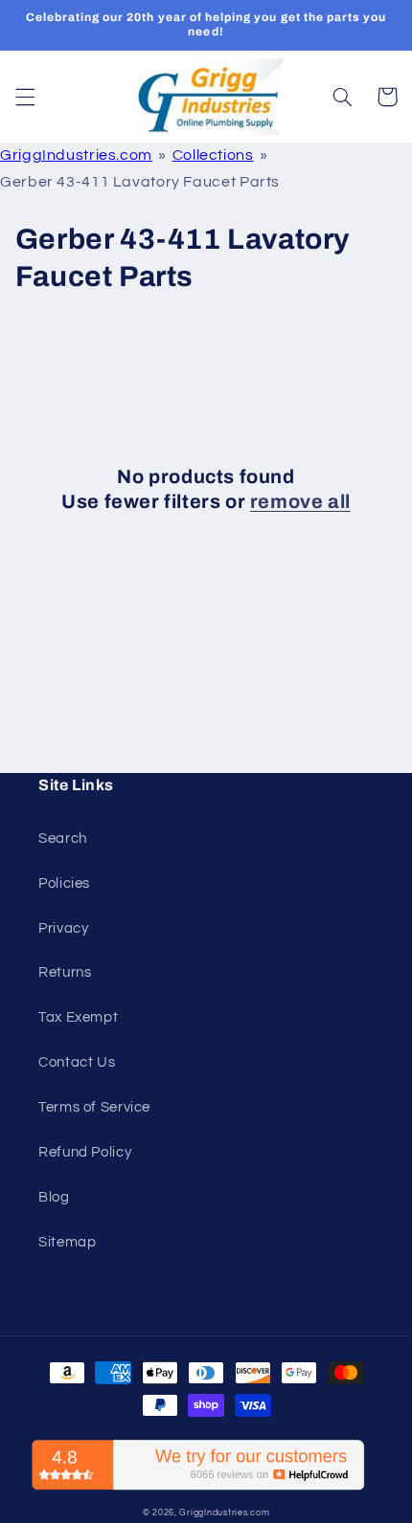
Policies (64, 883)
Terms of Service (94, 1107)
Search (62, 838)
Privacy (63, 928)
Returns (64, 972)
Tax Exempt (78, 1017)
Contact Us (76, 1062)
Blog (54, 1197)
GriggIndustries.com (76, 155)
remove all (300, 501)
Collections (213, 155)
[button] (25, 97)
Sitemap (67, 1242)
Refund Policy (84, 1152)
